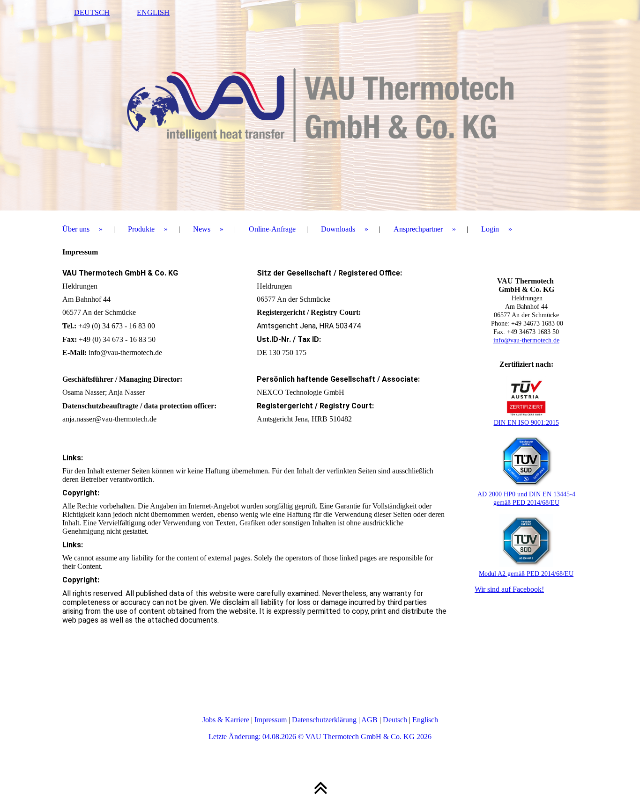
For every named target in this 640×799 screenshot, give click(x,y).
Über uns (75, 229)
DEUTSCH (92, 12)
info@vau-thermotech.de (526, 340)
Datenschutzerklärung (324, 720)
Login (490, 229)
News (201, 229)
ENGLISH (153, 12)
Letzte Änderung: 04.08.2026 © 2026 (320, 737)
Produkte (141, 229)
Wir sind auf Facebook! (509, 589)
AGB (369, 720)
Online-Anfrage (272, 229)
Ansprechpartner (418, 229)
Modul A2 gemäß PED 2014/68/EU (526, 573)
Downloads (338, 229)
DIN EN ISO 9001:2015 (526, 422)
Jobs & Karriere (225, 720)
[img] (320, 105)
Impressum (270, 720)
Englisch (425, 720)
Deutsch (395, 720)
